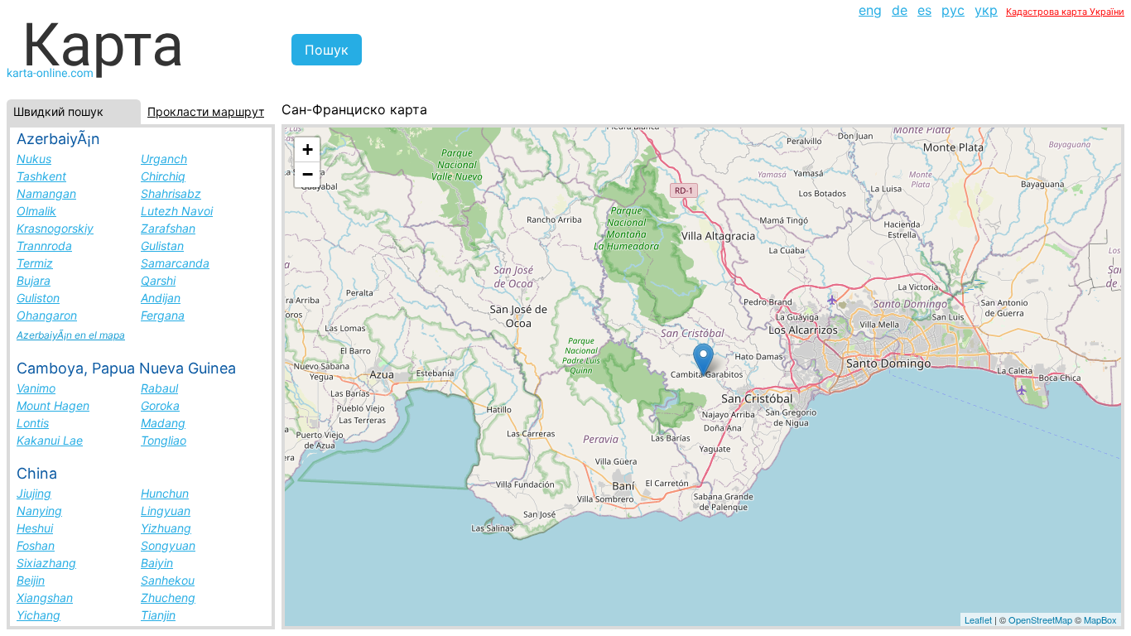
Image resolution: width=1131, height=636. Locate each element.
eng (870, 10)
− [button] (307, 174)
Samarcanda (175, 263)
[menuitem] (870, 10)
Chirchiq (163, 176)
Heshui (35, 528)
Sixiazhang (46, 563)
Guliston (38, 298)
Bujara (34, 280)
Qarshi (158, 280)
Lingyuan (165, 511)
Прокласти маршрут (205, 111)
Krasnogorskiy (55, 228)
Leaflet (978, 619)
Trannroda (44, 245)
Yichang (38, 615)
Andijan (160, 298)
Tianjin (158, 615)
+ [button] (307, 149)
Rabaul (159, 388)
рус (953, 10)
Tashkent (41, 176)
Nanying (39, 511)
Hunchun (165, 493)
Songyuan (168, 545)
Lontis (33, 423)
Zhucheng (168, 597)
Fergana (163, 315)
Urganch (164, 159)
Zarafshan (168, 228)
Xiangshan (45, 597)
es (924, 10)
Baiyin (157, 563)
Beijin (31, 580)
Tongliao (163, 440)
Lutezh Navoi (177, 211)
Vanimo (36, 388)
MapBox (1100, 619)
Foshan (36, 545)
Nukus (34, 159)
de (899, 10)
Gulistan (162, 245)
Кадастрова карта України (1065, 11)
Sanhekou (168, 580)
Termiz (35, 263)
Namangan (46, 193)
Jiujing (34, 493)
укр (986, 10)
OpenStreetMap (1040, 619)
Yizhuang (166, 528)
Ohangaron (47, 315)
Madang (163, 423)
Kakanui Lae (50, 440)
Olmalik (36, 211)
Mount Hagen (53, 405)
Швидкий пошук (58, 111)
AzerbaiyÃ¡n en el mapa (71, 335)
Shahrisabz (171, 193)
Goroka (160, 405)
